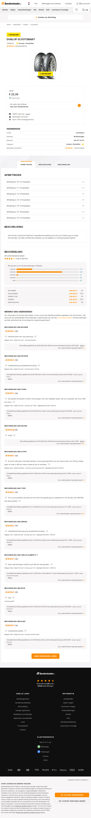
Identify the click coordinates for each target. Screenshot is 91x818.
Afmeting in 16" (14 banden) (18, 218)
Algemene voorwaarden (23, 718)
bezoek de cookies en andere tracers (28, 812)
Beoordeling (64, 164)
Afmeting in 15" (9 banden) (18, 212)
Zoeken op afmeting (47, 17)
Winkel (41, 10)
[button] (45, 269)
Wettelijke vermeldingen (22, 714)
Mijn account (84, 3)
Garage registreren (23, 710)
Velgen (12, 10)
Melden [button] (82, 345)
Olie (34, 10)
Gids (47, 10)
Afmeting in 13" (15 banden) (18, 200)
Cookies (23, 730)
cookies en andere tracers (23, 806)
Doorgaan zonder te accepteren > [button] (78, 780)
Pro (36, 3)
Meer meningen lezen (45, 656)
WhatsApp (45, 747)
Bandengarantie (23, 699)
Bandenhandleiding (22, 703)
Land (23, 722)
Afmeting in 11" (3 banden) (18, 188)
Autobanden (68, 699)
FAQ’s (45, 760)
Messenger (45, 752)
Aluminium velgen (68, 706)
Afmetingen (26, 164)
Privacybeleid (23, 726)
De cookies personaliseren (72, 801)
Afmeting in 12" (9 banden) (18, 194)
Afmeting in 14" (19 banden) (18, 206)
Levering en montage (60, 10)
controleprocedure (65, 318)
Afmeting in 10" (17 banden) (18, 182)
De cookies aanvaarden (72, 795)
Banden (5, 10)
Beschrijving (45, 164)
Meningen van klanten (51, 3)
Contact (68, 3)
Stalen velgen (68, 703)
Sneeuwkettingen (24, 10)
